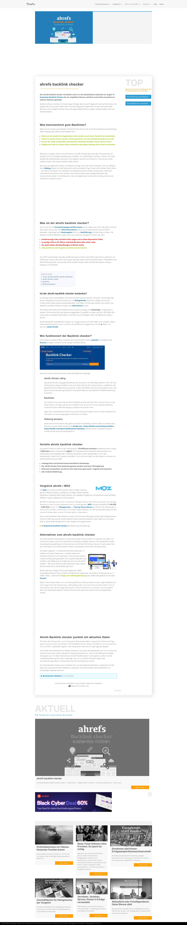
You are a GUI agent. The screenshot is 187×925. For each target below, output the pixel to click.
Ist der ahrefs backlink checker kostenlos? (58, 277)
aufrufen (94, 340)
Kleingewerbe (80, 300)
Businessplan (66, 232)
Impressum (30, 923)
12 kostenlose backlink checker (54, 526)
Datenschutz (21, 923)
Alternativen (77, 306)
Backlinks (46, 282)
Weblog (47, 168)
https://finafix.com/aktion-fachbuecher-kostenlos (64, 429)
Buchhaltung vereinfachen (137, 97)
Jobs (155, 4)
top (53, 89)
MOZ (89, 504)
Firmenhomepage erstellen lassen (68, 227)
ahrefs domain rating (50, 279)
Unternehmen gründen (61, 89)
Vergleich (116, 4)
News (162, 4)
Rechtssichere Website (52, 676)
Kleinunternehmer (69, 230)
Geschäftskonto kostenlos (137, 103)
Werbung (89, 923)
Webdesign (13, 923)
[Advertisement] (93, 60)
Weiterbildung (73, 89)
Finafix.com (77, 426)
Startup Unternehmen (83, 507)
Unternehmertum (101, 4)
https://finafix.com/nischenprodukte (99, 426)
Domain (43, 342)
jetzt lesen (140, 787)
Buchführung (86, 232)
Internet (146, 4)
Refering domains (49, 284)
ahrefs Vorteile (52, 327)
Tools (45, 490)
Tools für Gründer (131, 4)
